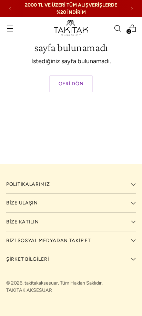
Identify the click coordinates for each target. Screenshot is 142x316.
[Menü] (10, 28)
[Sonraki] (131, 8)
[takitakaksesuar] (71, 28)
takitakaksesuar (41, 283)
